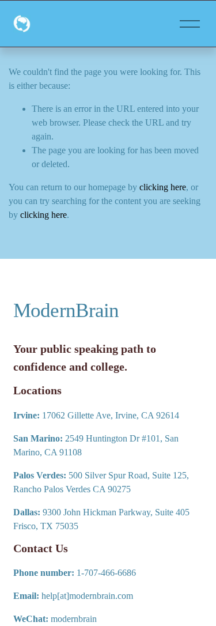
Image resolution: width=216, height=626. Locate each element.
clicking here (162, 187)
